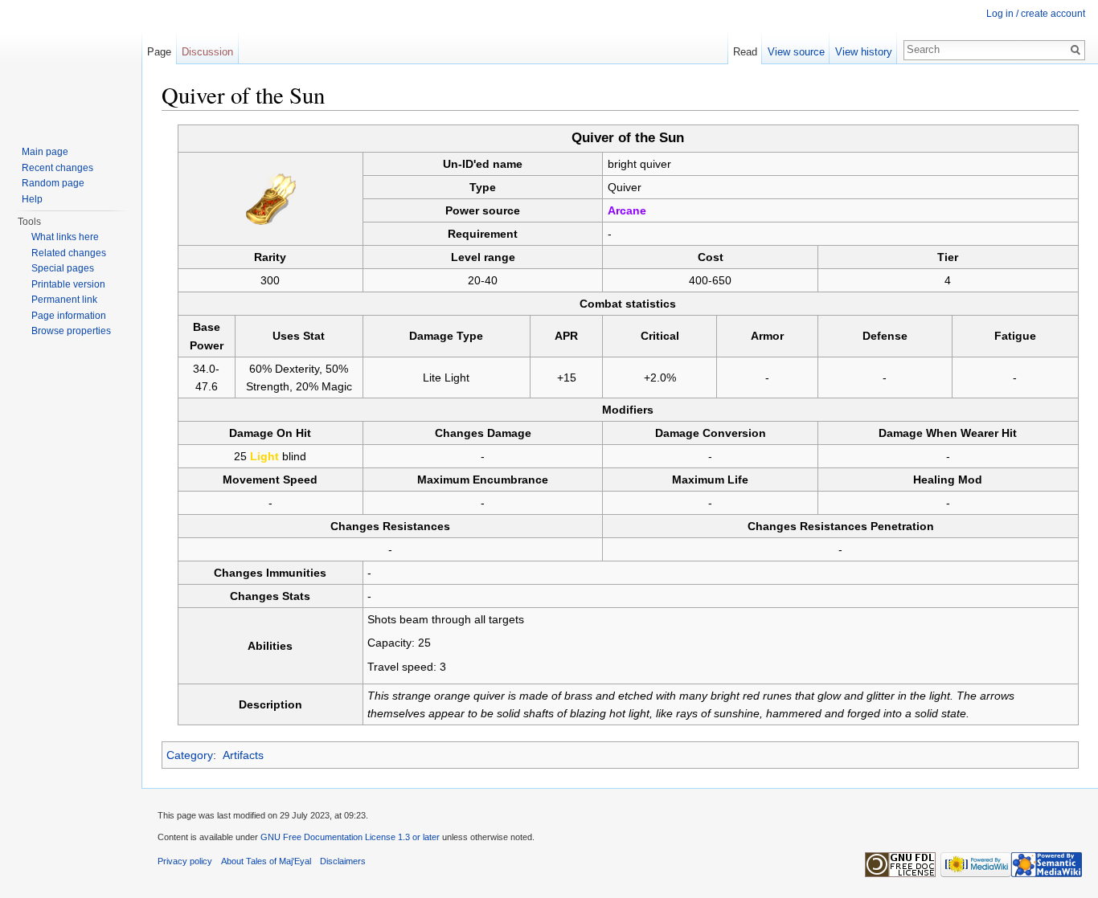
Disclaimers (343, 861)
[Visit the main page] (70, 64)
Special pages (62, 268)
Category (189, 755)
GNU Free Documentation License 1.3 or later (350, 837)
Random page (53, 183)
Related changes (68, 253)
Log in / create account (1035, 13)
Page (159, 52)
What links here (65, 237)
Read (745, 52)
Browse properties (71, 331)
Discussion (207, 52)
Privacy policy (185, 861)
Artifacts (243, 755)
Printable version (68, 284)
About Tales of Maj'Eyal (266, 861)
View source (796, 52)
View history (863, 52)
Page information (68, 315)
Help (32, 199)
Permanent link (64, 299)
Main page (45, 151)
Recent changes (57, 167)
